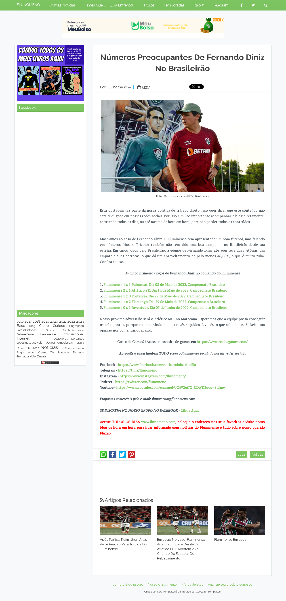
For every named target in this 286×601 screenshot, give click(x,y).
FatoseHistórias (26, 330)
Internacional (73, 334)
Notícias (257, 454)
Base (21, 325)
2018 (36, 321)
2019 (45, 321)
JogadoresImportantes (69, 338)
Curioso (59, 325)
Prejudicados (25, 352)
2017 (28, 321)
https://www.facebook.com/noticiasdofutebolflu (157, 364)
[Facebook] (112, 457)
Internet (23, 338)
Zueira (41, 356)
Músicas (33, 348)
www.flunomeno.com (158, 421)
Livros (80, 342)
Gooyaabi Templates (208, 591)
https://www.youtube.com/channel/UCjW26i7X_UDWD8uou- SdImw (171, 387)
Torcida (63, 352)
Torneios (78, 352)
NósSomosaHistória (72, 348)
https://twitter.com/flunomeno (140, 381)
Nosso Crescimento (162, 584)
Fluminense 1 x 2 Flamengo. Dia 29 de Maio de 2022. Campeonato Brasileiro (164, 301)
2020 (54, 321)
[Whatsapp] (103, 457)
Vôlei (33, 356)
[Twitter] (122, 457)
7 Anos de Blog (192, 584)
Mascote (21, 348)
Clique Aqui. (189, 410)
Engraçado (76, 326)
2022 (241, 454)
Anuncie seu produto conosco (230, 584)
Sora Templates (166, 591)
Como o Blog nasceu (127, 584)
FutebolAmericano (73, 330)
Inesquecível (48, 334)
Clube (44, 325)
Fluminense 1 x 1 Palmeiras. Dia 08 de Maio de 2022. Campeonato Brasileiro (164, 284)
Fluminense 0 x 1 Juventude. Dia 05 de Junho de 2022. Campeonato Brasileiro (165, 307)
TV (52, 352)
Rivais (42, 352)
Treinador (23, 356)
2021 (62, 321)
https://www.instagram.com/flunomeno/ (153, 376)
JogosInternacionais (59, 342)
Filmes (50, 330)
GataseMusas (25, 334)
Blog (32, 326)
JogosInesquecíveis (29, 342)
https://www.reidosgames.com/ (222, 341)
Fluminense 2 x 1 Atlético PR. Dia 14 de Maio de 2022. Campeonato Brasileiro (165, 290)
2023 (80, 321)
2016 (20, 321)
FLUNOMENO (28, 5)
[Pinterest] (131, 457)
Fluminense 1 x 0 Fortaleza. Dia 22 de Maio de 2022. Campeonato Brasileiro (163, 296)
